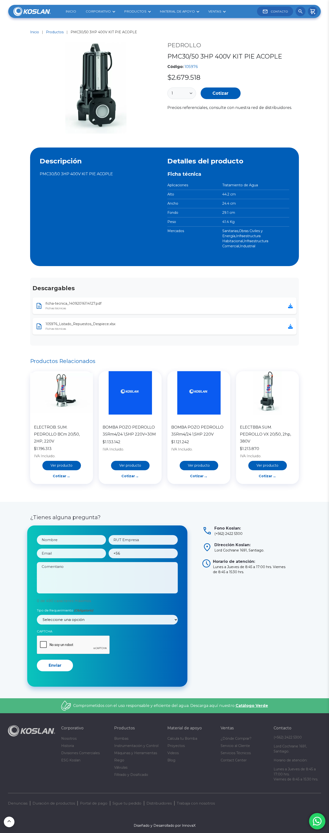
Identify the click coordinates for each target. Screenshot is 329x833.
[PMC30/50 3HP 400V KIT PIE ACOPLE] (95, 88)
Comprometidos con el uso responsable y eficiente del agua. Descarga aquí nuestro (170, 705)
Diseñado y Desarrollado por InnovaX (165, 825)
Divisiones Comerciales (80, 753)
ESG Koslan (70, 760)
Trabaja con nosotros (196, 803)
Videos (173, 753)
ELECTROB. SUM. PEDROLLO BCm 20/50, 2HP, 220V (57, 434)
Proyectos (176, 746)
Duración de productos (54, 803)
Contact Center (234, 760)
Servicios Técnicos (236, 753)
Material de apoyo (177, 11)
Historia (67, 746)
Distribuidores (159, 803)
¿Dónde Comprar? (236, 738)
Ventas (214, 11)
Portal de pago (93, 803)
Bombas (121, 738)
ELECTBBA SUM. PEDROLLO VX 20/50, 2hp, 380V (265, 434)
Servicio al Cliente (235, 746)
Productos (135, 11)
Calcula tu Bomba (182, 738)
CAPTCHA (44, 631)
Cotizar (220, 93)
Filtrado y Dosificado (131, 775)
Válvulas (120, 767)
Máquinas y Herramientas (135, 753)
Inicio (71, 11)
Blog (171, 760)
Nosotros (69, 738)
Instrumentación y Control (136, 746)
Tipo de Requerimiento (65, 610)
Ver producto (61, 465)
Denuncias (17, 803)
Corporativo (98, 11)
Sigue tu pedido (126, 803)
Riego (119, 760)
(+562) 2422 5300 (288, 737)
